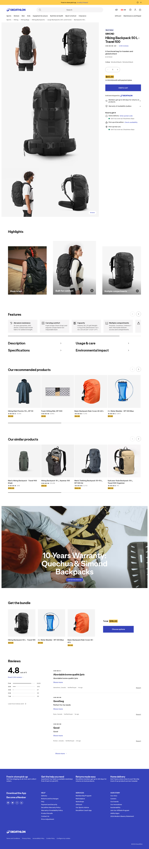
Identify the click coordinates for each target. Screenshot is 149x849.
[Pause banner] (137, 2)
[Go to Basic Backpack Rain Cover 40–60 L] (81, 623)
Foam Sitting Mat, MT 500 (51, 411)
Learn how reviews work (16, 704)
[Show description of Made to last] (43, 290)
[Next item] (138, 314)
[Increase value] (117, 69)
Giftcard (118, 16)
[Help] (130, 9)
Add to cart (123, 88)
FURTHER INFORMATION (74, 580)
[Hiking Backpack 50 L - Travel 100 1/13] (74, 46)
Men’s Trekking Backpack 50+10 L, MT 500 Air (88, 482)
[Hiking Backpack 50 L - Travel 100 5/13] (74, 192)
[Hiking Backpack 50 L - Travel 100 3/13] (50, 119)
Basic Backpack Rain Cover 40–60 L (89, 411)
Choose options (118, 629)
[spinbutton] (112, 70)
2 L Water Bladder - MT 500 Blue (121, 411)
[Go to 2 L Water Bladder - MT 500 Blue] (51, 623)
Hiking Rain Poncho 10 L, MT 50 (20, 411)
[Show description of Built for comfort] (92, 290)
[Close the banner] (141, 2)
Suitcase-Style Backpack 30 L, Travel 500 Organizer (120, 482)
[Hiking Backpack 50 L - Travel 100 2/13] (26, 46)
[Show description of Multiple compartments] (137, 290)
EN (125, 10)
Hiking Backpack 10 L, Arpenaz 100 (55, 481)
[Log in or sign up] (135, 9)
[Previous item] (132, 314)
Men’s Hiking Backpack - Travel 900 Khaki (22, 482)
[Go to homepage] (16, 9)
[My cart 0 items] (140, 9)
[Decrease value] (107, 69)
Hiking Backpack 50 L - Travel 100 (21, 640)
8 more (92, 212)
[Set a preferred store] (116, 9)
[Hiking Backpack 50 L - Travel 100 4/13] (26, 192)
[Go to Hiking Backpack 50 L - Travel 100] (21, 623)
